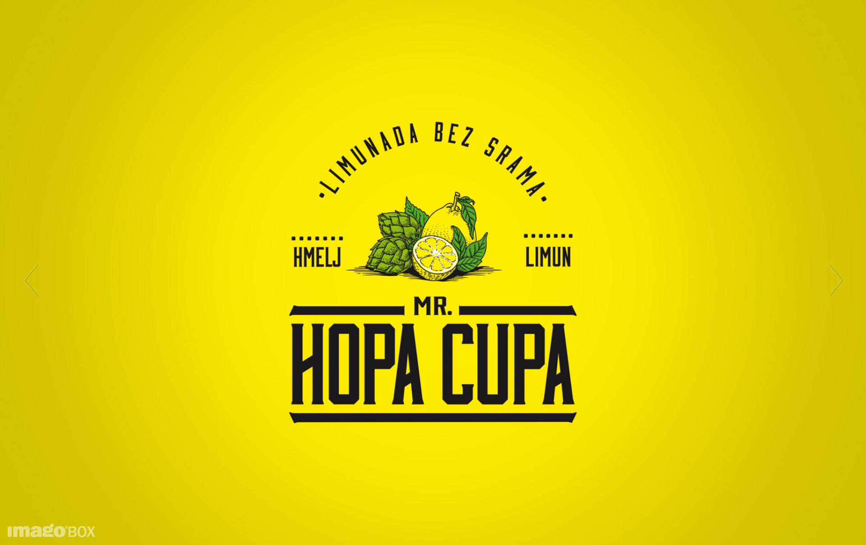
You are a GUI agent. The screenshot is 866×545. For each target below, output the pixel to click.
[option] (433, 272)
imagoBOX (51, 530)
